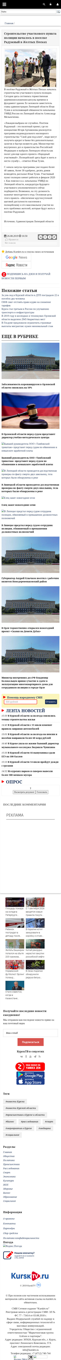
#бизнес (10, 1121)
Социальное (9, 1200)
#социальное (12, 1134)
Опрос (13, 782)
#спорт (49, 1121)
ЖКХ (5, 1184)
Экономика (9, 1176)
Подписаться (30, 1042)
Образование (10, 1196)
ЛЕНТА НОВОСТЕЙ (25, 710)
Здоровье (8, 1188)
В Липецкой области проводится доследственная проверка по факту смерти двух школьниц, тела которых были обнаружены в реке (30, 488)
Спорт (6, 1172)
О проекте (9, 1218)
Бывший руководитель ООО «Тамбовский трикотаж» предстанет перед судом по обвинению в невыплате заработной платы (27, 461)
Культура (8, 1180)
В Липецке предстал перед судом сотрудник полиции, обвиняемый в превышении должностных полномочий (27, 528)
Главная (9, 23)
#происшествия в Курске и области (25, 1114)
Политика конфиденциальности (21, 1238)
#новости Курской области (21, 1108)
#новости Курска (15, 1101)
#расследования (29, 1121)
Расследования (11, 1168)
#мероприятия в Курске (19, 1128)
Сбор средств (10, 1233)
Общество (9, 1156)
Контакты (9, 1223)
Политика (9, 1160)
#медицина (45, 1128)
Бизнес (6, 1192)
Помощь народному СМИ (24, 697)
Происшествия (11, 1164)
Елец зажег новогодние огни (19, 504)
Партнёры (9, 1228)
